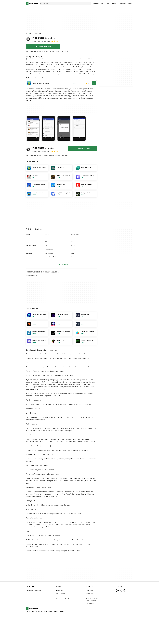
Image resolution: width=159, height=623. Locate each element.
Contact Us (59, 596)
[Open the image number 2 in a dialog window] (64, 128)
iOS (108, 3)
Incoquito (43, 38)
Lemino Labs (53, 350)
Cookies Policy (89, 596)
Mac (102, 3)
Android (114, 3)
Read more (94, 58)
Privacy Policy (89, 590)
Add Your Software (60, 593)
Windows (95, 3)
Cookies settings (90, 603)
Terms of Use (89, 593)
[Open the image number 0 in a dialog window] (33, 128)
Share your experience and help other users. (55, 51)
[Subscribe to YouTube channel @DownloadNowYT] (124, 590)
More (129, 3)
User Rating (47, 41)
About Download (60, 590)
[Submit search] (41, 3)
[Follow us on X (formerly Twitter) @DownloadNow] (120, 590)
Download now (44, 46)
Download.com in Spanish (62, 599)
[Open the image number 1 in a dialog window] (48, 128)
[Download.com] (32, 3)
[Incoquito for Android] (28, 39)
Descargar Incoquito (31, 275)
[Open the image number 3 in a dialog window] (79, 128)
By (36, 41)
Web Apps (122, 3)
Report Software (62, 264)
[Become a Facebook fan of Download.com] (117, 590)
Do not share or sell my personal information (92, 599)
